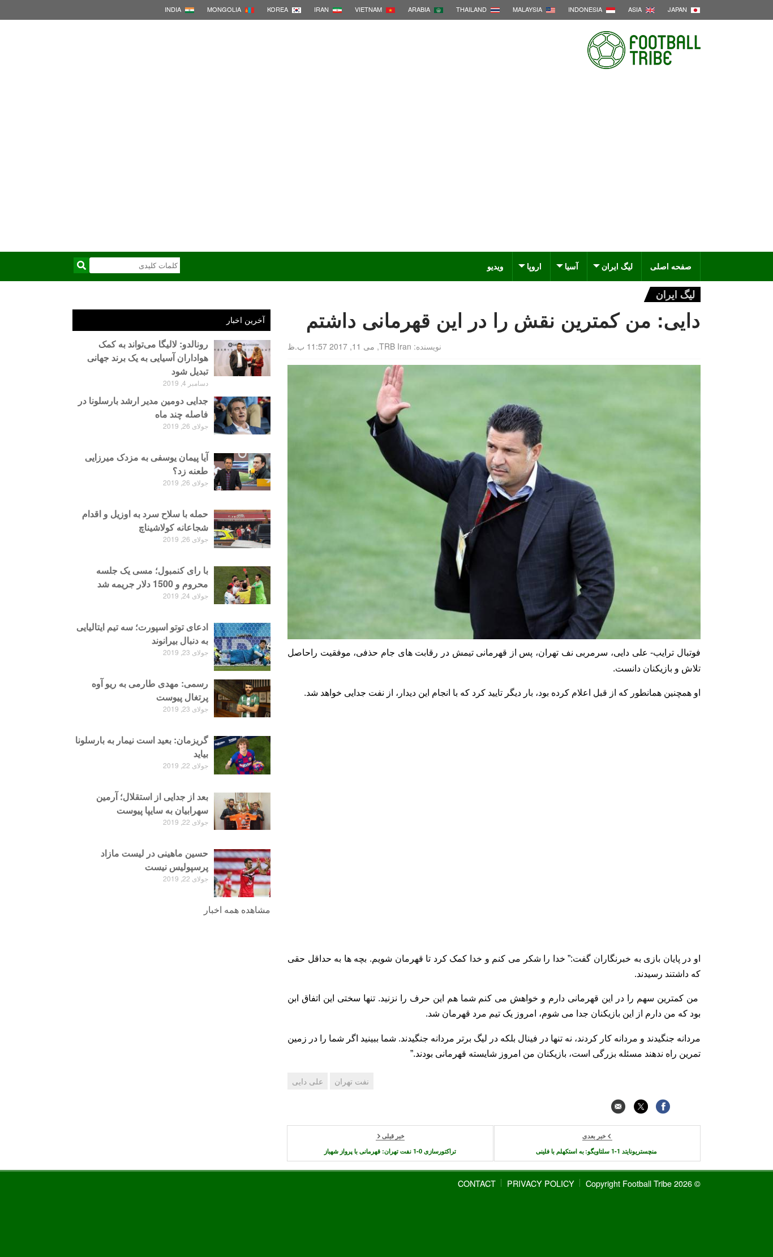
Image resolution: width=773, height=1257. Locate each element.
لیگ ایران (617, 266)
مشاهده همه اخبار (237, 909)
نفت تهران (351, 1081)
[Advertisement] (386, 167)
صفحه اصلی (671, 266)
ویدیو (495, 266)
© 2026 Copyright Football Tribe (643, 1183)
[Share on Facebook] (663, 1106)
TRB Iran (395, 346)
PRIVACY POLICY (540, 1183)
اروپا (534, 266)
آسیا (571, 266)
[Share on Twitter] (641, 1106)
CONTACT (477, 1183)
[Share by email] (618, 1106)
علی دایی (307, 1081)
